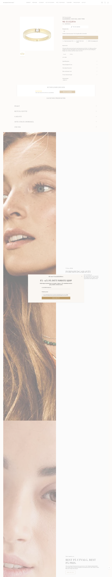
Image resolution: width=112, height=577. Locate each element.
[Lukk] (82, 276)
